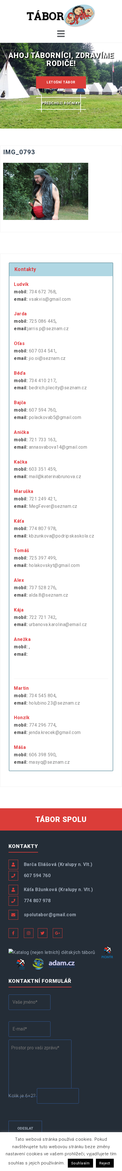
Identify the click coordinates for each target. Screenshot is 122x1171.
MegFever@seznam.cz (53, 506)
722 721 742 (42, 617)
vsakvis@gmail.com (50, 299)
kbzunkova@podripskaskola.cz (61, 536)
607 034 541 (42, 351)
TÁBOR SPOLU (61, 819)
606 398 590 (42, 754)
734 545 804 (42, 695)
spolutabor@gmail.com (50, 914)
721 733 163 (42, 439)
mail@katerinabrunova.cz (55, 476)
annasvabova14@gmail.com (58, 447)
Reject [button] (104, 1163)
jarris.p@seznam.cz (48, 328)
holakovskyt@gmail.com (54, 565)
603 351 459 (42, 469)
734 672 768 (42, 291)
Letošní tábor (61, 82)
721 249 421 (42, 499)
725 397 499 (42, 558)
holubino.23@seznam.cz (54, 703)
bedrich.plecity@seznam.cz (58, 387)
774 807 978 (42, 528)
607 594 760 (42, 410)
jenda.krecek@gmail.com (55, 732)
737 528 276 (42, 587)
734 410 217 (42, 380)
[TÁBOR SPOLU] (61, 15)
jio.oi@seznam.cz (47, 358)
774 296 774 (42, 725)
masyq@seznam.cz (49, 762)
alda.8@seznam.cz (48, 595)
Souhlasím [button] (80, 1163)
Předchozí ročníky (61, 103)
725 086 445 (42, 321)
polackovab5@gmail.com (55, 417)
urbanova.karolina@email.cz (58, 624)
